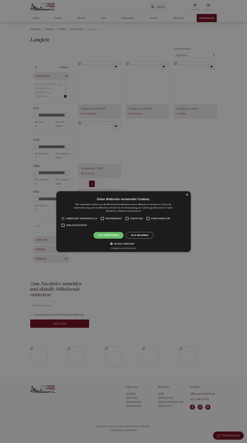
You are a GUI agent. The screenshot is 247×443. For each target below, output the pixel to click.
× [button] (187, 194)
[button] (123, 243)
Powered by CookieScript (123, 248)
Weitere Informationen (130, 210)
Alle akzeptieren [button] (108, 235)
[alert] (123, 221)
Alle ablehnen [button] (139, 235)
